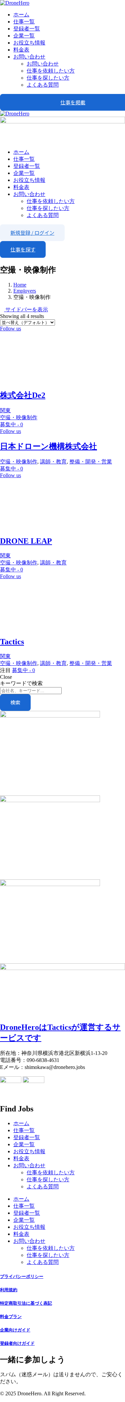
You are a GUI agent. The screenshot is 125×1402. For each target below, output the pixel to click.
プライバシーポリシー (21, 1276)
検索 (15, 702)
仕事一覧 (24, 21)
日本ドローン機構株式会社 (48, 446)
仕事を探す (22, 249)
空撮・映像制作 (18, 417)
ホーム (21, 14)
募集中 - (11, 424)
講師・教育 (53, 461)
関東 (5, 410)
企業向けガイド (15, 1329)
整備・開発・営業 (90, 461)
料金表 (21, 49)
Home (19, 285)
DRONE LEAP (26, 541)
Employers (24, 291)
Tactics (12, 641)
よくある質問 (43, 85)
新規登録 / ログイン (32, 232)
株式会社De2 (22, 395)
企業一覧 (24, 35)
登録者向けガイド (17, 1343)
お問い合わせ (29, 57)
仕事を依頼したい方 (51, 71)
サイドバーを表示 (26, 309)
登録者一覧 (26, 28)
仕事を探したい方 (48, 78)
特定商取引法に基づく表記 (26, 1303)
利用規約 (8, 1289)
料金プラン (11, 1316)
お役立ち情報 (29, 42)
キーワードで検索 (21, 683)
